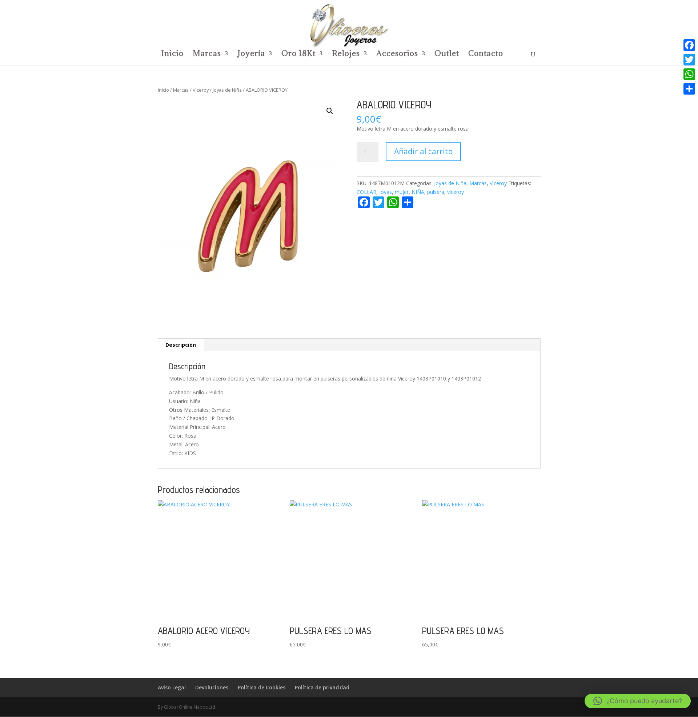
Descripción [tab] (180, 344)
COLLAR (366, 191)
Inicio (172, 54)
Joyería (251, 54)
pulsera (435, 191)
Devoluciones (211, 687)
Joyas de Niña (227, 90)
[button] (329, 110)
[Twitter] (689, 59)
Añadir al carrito (423, 151)
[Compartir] (689, 88)
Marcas (207, 54)
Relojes (346, 54)
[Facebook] (689, 45)
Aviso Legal (172, 687)
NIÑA (418, 191)
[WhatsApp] (689, 74)
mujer (402, 191)
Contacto (485, 54)
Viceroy (201, 90)
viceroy (455, 191)
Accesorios (397, 54)
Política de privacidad (322, 687)
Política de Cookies (261, 687)
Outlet (446, 54)
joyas (385, 191)
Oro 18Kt (298, 54)
